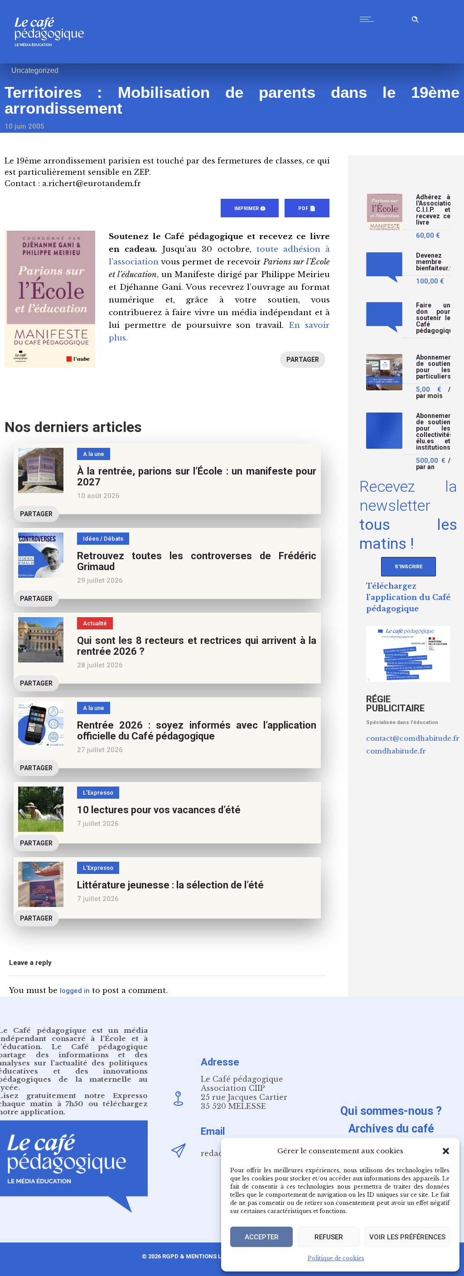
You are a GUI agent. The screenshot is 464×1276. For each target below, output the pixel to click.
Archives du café (391, 1128)
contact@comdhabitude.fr (412, 738)
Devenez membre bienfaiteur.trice (433, 262)
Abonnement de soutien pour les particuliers (433, 367)
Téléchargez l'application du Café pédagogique (408, 597)
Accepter (262, 1237)
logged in (75, 991)
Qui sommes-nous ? (391, 1111)
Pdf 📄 (307, 208)
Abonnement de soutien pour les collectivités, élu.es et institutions (433, 432)
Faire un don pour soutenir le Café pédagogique (433, 318)
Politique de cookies (336, 1258)
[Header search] (415, 18)
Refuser (328, 1237)
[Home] (53, 61)
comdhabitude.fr (396, 751)
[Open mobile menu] (369, 19)
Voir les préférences (407, 1237)
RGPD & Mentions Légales (202, 1256)
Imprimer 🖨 (249, 208)
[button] (445, 1151)
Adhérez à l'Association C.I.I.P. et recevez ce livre (433, 210)
